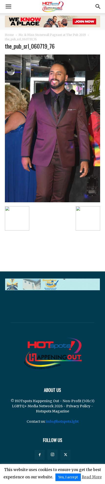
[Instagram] (52, 455)
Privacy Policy (78, 406)
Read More (92, 477)
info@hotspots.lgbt (62, 421)
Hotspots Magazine (52, 411)
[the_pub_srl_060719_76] (52, 201)
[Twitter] (65, 455)
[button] (8, 6)
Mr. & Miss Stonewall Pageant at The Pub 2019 (52, 35)
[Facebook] (39, 455)
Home (9, 35)
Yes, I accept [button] (68, 477)
